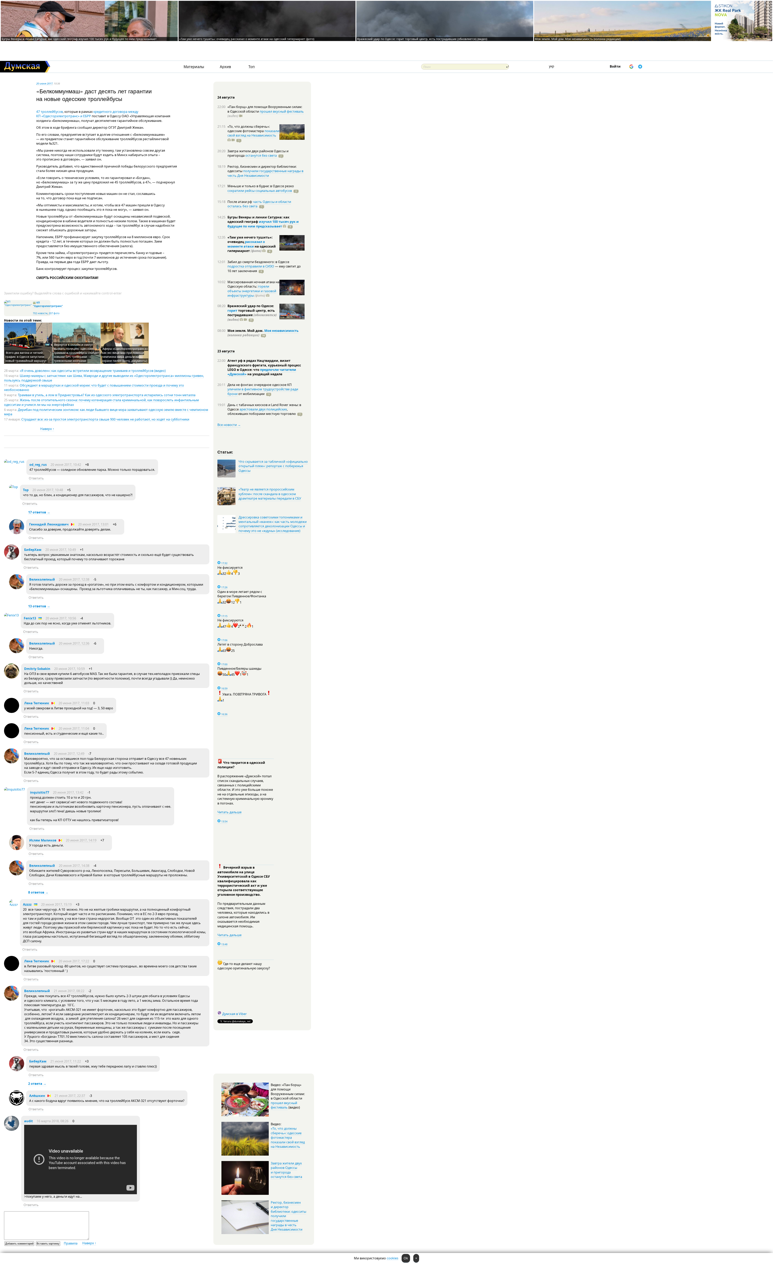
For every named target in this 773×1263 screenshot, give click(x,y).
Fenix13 (30, 618)
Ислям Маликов (42, 840)
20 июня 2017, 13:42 (68, 792)
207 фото (54, 313)
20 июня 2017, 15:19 (56, 904)
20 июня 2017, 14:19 (81, 840)
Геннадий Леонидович (49, 524)
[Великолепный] (16, 588)
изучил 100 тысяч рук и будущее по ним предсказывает (263, 223)
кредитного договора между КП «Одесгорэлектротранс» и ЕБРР (87, 113)
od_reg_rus (38, 464)
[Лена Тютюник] (11, 712)
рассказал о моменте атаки (246, 244)
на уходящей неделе (264, 374)
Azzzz (27, 904)
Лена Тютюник (36, 703)
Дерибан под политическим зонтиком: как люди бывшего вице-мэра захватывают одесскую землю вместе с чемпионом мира (106, 411)
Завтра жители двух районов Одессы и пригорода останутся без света (286, 1170)
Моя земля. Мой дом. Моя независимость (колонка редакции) (578, 39)
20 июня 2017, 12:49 (69, 753)
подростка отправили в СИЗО (250, 266)
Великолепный (42, 579)
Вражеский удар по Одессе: (250, 306)
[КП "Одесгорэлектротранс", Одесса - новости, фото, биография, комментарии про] (18, 305)
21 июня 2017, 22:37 (70, 1095)
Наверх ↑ (47, 429)
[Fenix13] (11, 615)
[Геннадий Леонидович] (16, 533)
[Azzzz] (13, 904)
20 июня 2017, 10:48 (47, 490)
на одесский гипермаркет (251, 248)
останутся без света (261, 155)
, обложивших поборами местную (261, 411)
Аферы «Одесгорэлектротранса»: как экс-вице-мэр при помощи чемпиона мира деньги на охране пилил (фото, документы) (125, 355)
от (251, 394)
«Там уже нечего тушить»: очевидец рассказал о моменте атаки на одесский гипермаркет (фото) (246, 39)
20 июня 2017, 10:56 (60, 618)
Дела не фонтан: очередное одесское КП (259, 385)
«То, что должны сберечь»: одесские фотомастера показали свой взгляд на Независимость (288, 1137)
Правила (71, 1243)
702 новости (40, 313)
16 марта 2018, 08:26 (52, 1121)
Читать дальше (229, 812)
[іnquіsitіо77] (14, 789)
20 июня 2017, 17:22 (74, 961)
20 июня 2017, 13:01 (93, 524)
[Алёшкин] (16, 1104)
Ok (406, 1258)
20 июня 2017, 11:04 (74, 728)
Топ (251, 67)
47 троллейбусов (49, 111)
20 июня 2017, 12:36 (74, 643)
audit (28, 1121)
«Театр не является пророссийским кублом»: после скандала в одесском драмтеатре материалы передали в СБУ (270, 494)
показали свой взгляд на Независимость (253, 133)
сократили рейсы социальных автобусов (259, 190)
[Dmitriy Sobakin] (11, 677)
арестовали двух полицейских (263, 409)
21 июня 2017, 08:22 (69, 991)
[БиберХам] (11, 558)
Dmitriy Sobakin (37, 668)
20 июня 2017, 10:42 (66, 464)
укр (551, 66)
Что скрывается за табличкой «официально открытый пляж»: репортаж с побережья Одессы (273, 466)
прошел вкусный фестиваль (282, 111)
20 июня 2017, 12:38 (74, 579)
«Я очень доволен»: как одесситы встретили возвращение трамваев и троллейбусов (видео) (93, 370)
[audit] (11, 1129)
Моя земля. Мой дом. (245, 330)
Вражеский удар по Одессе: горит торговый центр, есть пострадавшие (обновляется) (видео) (422, 39)
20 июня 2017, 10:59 (69, 668)
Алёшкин (37, 1095)
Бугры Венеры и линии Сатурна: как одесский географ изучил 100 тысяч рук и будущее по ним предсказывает (79, 39)
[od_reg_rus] (14, 461)
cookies (392, 1258)
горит (232, 310)
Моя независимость (281, 330)
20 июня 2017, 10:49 (60, 549)
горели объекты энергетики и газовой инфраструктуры (251, 291)
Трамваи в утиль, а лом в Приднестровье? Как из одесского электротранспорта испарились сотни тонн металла (106, 395)
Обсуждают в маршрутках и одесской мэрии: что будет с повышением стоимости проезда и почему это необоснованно (94, 387)
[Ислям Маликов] (16, 849)
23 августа (226, 351)
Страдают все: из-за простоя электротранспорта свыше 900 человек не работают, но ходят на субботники (105, 419)
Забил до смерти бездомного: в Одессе (258, 262)
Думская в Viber (234, 1014)
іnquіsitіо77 (39, 792)
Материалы (194, 67)
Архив (225, 67)
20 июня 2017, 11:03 (74, 703)
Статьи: (225, 452)
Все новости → (229, 425)
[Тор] (13, 487)
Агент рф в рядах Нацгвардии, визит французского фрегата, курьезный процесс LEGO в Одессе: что (264, 365)
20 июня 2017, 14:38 (74, 865)
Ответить (36, 478)
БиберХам (33, 549)
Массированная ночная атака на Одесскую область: (253, 284)
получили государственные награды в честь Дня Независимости (265, 173)
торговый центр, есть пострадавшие (252, 315)
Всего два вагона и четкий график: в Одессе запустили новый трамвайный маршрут (26, 357)
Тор (26, 490)
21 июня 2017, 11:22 (65, 1061)
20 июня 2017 (44, 83)
